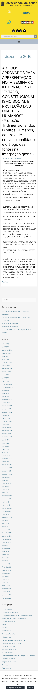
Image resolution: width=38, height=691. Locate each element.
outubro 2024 (6, 372)
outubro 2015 (6, 570)
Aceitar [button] (30, 687)
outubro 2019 (6, 483)
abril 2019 (5, 492)
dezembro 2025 (7, 350)
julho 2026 (5, 344)
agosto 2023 (6, 390)
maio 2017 (5, 523)
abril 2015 (5, 582)
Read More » (6, 282)
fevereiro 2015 (7, 588)
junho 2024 (6, 375)
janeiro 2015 (6, 592)
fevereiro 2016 (7, 567)
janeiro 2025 (6, 365)
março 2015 (6, 585)
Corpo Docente (7, 609)
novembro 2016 (7, 539)
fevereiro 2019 (7, 496)
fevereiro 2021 (7, 458)
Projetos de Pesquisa (9, 662)
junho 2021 (5, 446)
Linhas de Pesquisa (8, 646)
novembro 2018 (7, 499)
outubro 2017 (6, 514)
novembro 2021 (7, 430)
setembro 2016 (7, 545)
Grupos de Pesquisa (8, 634)
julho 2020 (5, 480)
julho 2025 (5, 356)
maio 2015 (5, 579)
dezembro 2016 (7, 536)
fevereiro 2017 (7, 533)
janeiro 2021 (6, 461)
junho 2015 (5, 576)
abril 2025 (5, 359)
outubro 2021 (6, 434)
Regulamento (6, 668)
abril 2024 (5, 378)
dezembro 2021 (7, 427)
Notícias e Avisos (7, 158)
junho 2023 (6, 396)
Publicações (6, 665)
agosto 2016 (6, 548)
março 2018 (6, 505)
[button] (19, 41)
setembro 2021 (7, 437)
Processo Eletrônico (8, 658)
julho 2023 (5, 393)
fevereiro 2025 (7, 362)
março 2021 (6, 455)
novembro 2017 (7, 511)
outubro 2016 (6, 542)
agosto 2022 (6, 415)
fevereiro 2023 (7, 399)
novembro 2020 (7, 468)
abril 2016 (5, 561)
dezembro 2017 (7, 508)
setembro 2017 (7, 517)
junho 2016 (5, 554)
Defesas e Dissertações (10, 612)
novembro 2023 (7, 387)
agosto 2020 (6, 477)
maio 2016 (5, 558)
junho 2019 (5, 486)
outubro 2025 (6, 353)
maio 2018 (5, 502)
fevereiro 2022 (7, 421)
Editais (4, 624)
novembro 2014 (7, 598)
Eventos (4, 628)
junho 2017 (5, 520)
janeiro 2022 (6, 424)
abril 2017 (5, 527)
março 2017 (6, 530)
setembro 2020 (7, 474)
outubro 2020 (6, 471)
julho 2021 (5, 443)
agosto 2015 (6, 573)
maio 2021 (5, 449)
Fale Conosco (6, 631)
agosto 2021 (6, 440)
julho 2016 (5, 551)
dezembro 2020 (7, 465)
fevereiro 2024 (7, 384)
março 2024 (6, 381)
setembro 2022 (7, 412)
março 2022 (6, 418)
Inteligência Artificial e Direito (11, 643)
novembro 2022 (7, 406)
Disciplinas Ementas (8, 621)
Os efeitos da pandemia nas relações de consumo (18, 655)
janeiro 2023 (6, 403)
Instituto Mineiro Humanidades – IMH (14, 640)
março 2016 (6, 564)
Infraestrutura (6, 637)
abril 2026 (5, 347)
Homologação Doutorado (10, 323)
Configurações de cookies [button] (15, 687)
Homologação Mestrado (10, 326)
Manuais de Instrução (9, 649)
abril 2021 (5, 452)
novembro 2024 (7, 368)
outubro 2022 (6, 409)
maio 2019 (5, 489)
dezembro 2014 (7, 595)
